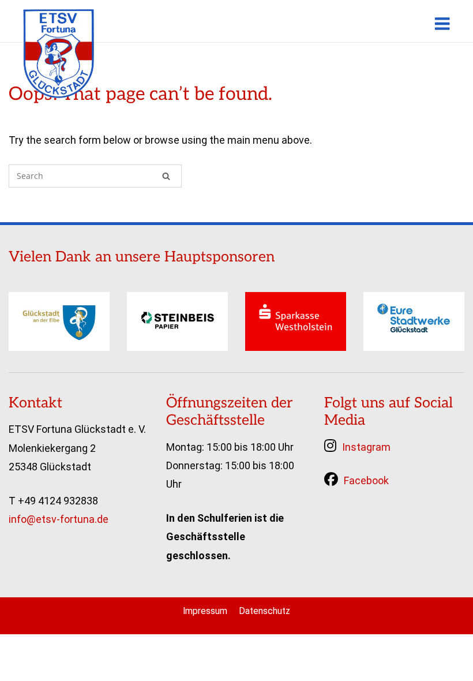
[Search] (166, 176)
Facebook (366, 480)
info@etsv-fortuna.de (58, 519)
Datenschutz (264, 611)
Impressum (205, 611)
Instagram (366, 447)
